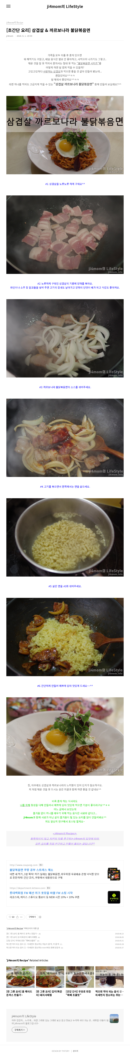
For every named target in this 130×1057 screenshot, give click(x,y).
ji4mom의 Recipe (15, 928)
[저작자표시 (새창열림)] (40, 917)
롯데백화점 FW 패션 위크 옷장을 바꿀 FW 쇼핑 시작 (41, 893)
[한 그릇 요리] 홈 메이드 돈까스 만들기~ (22, 933)
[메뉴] (8, 6)
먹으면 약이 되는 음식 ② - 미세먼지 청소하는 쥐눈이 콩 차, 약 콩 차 (32, 944)
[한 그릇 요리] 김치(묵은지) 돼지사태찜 (21, 937)
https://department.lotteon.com (27, 888)
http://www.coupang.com (24, 865)
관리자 (75, 1051)
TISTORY (65, 1051)
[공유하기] (17, 917)
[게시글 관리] (21, 917)
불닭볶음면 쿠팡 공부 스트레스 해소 (31, 870)
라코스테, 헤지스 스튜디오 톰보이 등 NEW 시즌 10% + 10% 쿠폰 (44, 897)
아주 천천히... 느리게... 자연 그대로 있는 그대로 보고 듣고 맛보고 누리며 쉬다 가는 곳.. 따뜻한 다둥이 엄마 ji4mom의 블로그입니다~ (60, 1022)
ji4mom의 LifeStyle (65, 6)
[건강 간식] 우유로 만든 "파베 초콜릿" (21, 940)
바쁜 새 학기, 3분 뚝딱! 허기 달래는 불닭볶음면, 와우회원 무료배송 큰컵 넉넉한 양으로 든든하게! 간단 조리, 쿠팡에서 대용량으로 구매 (54, 875)
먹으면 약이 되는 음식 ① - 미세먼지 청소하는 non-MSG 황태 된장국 (33, 947)
